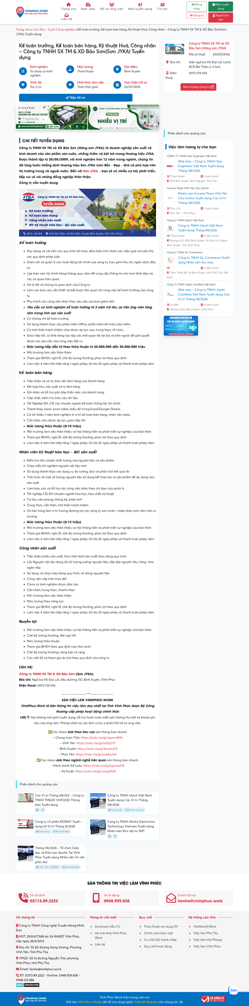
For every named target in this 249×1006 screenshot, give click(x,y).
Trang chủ (68, 9)
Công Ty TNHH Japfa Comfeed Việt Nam (191, 284)
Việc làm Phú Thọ (205, 933)
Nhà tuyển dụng (140, 9)
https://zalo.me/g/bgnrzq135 (103, 765)
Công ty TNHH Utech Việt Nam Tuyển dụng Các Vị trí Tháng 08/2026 (129, 800)
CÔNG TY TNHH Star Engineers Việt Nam (192, 156)
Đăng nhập (197, 6)
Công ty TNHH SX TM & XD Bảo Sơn (47, 673)
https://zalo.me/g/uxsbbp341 (96, 754)
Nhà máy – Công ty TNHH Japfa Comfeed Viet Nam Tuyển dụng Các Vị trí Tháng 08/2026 (204, 294)
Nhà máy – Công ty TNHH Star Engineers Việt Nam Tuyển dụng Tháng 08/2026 (201, 166)
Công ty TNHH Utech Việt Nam (185, 220)
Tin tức (162, 9)
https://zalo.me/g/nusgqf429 (95, 771)
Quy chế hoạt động (158, 946)
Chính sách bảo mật (158, 933)
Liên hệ (66, 19)
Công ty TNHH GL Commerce (184, 252)
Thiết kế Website (146, 1002)
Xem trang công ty (197, 87)
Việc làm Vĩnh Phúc (207, 946)
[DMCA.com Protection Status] (27, 985)
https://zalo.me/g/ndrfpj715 (95, 743)
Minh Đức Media (90, 1002)
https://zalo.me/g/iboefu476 (97, 749)
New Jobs (88, 9)
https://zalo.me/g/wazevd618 (101, 737)
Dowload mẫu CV (107, 926)
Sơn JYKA (90, 170)
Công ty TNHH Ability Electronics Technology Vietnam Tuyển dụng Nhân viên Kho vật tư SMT (131, 826)
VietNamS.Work (204, 926)
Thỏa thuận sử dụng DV (161, 926)
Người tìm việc (222, 17)
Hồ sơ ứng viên (112, 9)
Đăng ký (198, 15)
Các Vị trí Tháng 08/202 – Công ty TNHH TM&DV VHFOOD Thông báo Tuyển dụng (59, 800)
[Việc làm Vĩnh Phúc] (32, 12)
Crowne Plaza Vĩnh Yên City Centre (188, 188)
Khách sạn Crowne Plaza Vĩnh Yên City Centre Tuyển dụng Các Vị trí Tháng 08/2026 (202, 198)
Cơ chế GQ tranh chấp (160, 940)
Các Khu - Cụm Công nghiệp (53, 29)
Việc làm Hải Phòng (207, 940)
